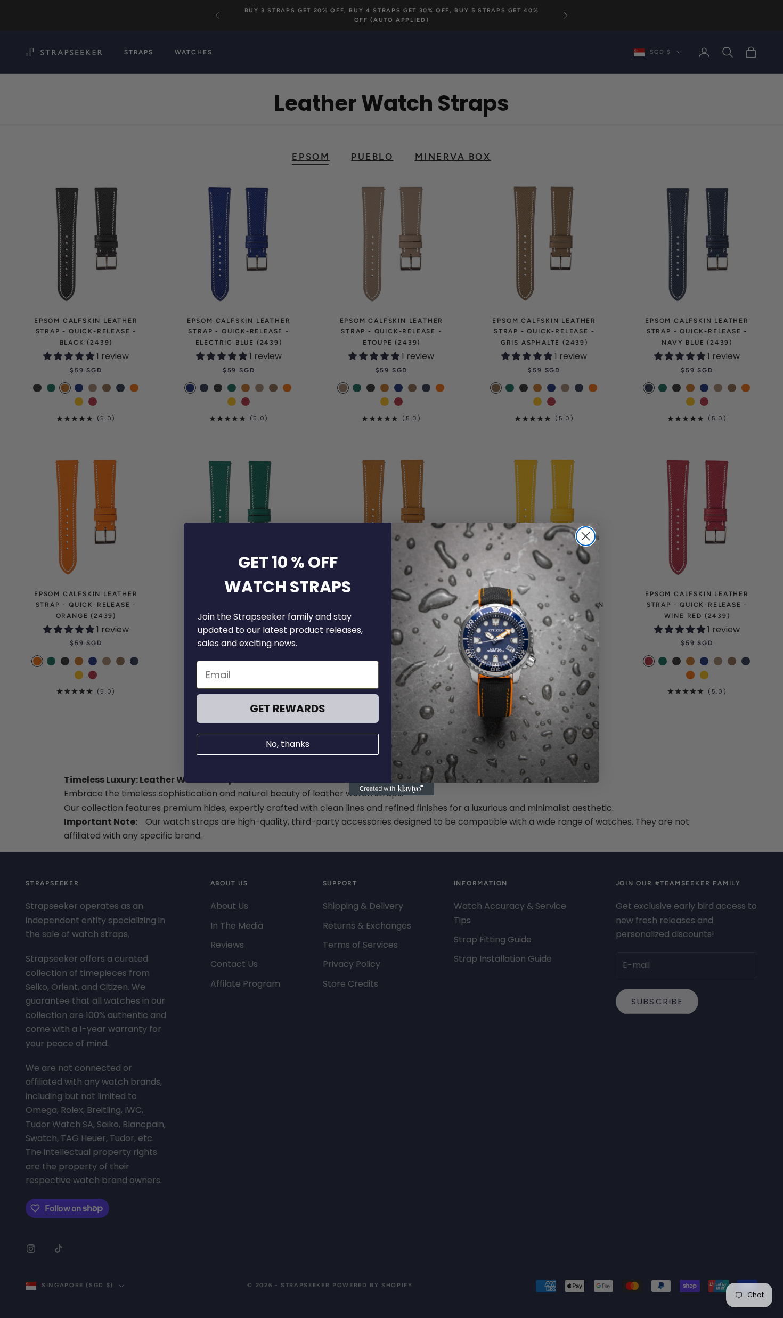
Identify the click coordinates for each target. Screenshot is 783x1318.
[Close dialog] (585, 536)
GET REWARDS (287, 708)
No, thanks (287, 744)
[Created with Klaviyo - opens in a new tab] (391, 789)
